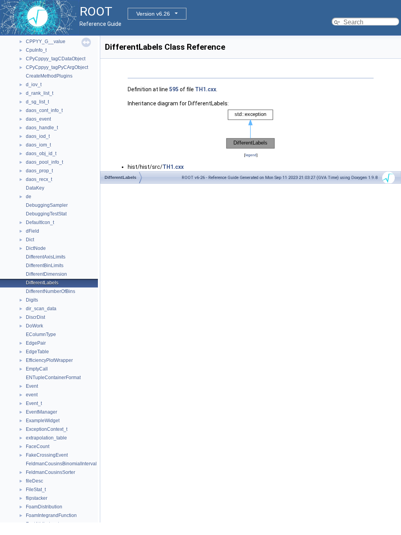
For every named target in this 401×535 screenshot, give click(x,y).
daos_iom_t (38, 145)
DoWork (34, 326)
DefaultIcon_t (40, 222)
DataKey (35, 188)
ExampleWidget (43, 420)
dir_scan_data (41, 308)
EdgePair (36, 343)
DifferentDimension (46, 274)
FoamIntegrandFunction (51, 515)
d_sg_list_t (37, 102)
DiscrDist (35, 317)
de (28, 196)
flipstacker (36, 498)
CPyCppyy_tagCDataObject (55, 58)
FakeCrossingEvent (47, 455)
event (32, 395)
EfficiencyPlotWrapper (49, 360)
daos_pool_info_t (44, 162)
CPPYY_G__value (45, 41)
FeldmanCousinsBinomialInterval (61, 463)
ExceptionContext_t (46, 429)
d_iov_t (34, 84)
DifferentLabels (42, 283)
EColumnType (41, 334)
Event (32, 386)
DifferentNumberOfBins (50, 291)
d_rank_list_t (39, 93)
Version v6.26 (153, 14)
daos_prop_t (39, 171)
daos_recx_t (39, 179)
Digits (32, 300)
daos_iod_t (38, 136)
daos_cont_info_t (44, 110)
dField (32, 231)
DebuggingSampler (47, 205)
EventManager (41, 412)
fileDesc (34, 481)
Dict (30, 239)
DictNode (36, 248)
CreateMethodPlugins (49, 76)
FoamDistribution (44, 507)
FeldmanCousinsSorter (50, 472)
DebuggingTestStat (46, 214)
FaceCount (37, 446)
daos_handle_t (42, 127)
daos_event (38, 119)
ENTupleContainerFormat (53, 377)
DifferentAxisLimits (45, 257)
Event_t (34, 403)
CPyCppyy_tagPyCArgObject (57, 67)
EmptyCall (37, 369)
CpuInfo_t (36, 50)
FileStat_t (36, 489)
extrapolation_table (46, 438)
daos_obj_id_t (41, 153)
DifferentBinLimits (44, 265)
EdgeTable (37, 351)
